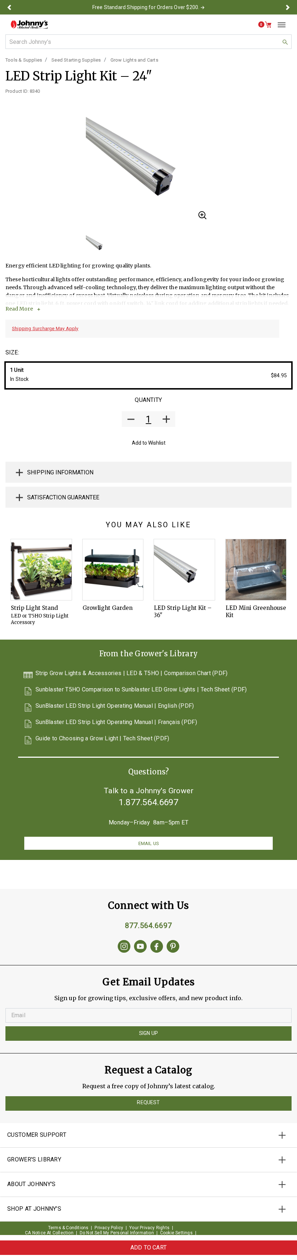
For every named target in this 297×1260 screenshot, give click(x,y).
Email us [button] (148, 843)
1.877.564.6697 (148, 802)
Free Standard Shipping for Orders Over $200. (146, 7)
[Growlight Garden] (113, 569)
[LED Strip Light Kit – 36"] (184, 569)
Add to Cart (148, 1247)
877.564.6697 (148, 925)
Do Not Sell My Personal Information (117, 1232)
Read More (19, 308)
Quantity (148, 399)
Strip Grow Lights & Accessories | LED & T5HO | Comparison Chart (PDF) (131, 673)
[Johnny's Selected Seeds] (29, 24)
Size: (12, 352)
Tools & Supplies (23, 60)
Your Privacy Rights (149, 1227)
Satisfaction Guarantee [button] (63, 497)
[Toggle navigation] (279, 25)
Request (148, 1102)
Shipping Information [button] (60, 472)
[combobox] (148, 41)
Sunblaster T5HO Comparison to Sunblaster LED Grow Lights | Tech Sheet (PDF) (141, 690)
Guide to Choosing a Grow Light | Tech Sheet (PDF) (102, 739)
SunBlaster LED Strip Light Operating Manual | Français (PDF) (116, 722)
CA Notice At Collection (49, 1232)
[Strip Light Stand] (41, 569)
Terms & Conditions (68, 1227)
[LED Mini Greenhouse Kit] (256, 569)
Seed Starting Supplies (76, 60)
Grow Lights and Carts (134, 60)
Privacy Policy (109, 1227)
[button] (9, 7)
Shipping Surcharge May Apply (45, 328)
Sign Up (148, 1033)
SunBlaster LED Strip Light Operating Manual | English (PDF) (114, 706)
